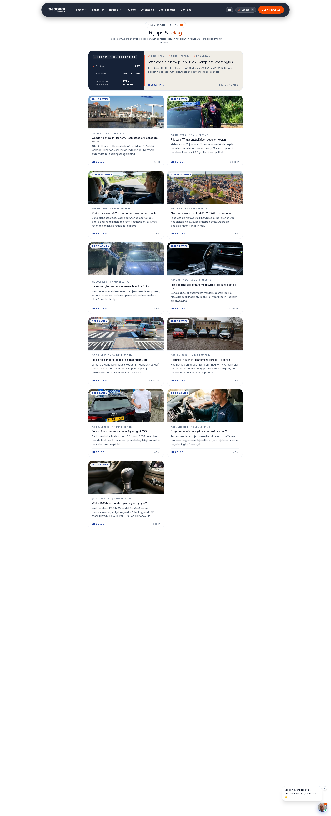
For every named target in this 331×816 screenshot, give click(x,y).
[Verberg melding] (325, 788)
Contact (185, 9)
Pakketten (98, 9)
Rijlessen (79, 9)
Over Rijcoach (167, 9)
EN (229, 9)
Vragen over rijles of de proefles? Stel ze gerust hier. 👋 (301, 793)
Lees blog (98, 161)
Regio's (113, 9)
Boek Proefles (271, 9)
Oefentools (147, 9)
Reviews (131, 9)
